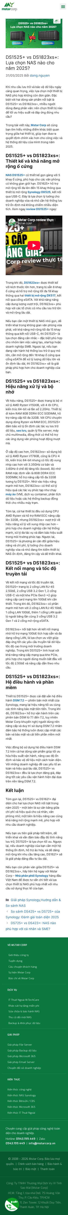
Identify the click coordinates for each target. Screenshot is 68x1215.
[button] (63, 6)
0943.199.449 (25, 1139)
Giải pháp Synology (25, 900)
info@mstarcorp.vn (42, 1143)
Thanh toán (47, 1169)
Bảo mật (31, 1169)
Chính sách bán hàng (31, 1164)
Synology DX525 (39, 192)
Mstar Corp (38, 125)
